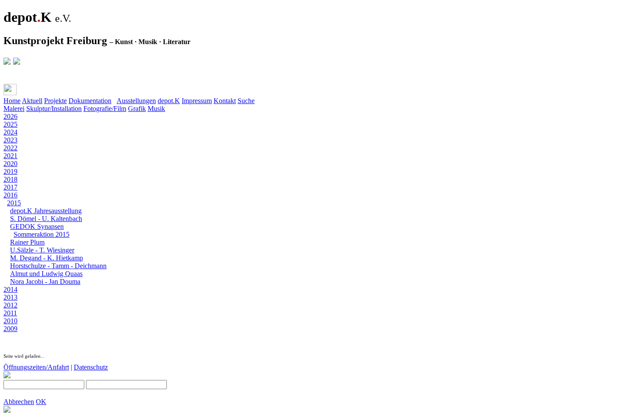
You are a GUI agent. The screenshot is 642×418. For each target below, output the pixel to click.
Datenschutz (91, 367)
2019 (10, 171)
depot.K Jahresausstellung (46, 210)
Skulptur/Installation (54, 108)
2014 (10, 289)
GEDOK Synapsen (37, 226)
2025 (10, 124)
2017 (10, 187)
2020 (10, 163)
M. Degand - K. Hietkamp (46, 258)
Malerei (13, 108)
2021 (10, 155)
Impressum (197, 100)
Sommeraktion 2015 (41, 234)
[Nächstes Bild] (24, 336)
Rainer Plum (27, 242)
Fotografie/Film (104, 108)
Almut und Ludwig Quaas (46, 273)
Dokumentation (90, 100)
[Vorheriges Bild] (15, 336)
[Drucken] (10, 89)
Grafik (137, 108)
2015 (14, 203)
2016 (10, 195)
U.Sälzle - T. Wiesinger (42, 250)
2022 (10, 148)
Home (12, 100)
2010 (10, 321)
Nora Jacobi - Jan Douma (45, 281)
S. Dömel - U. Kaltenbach (46, 218)
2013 (10, 297)
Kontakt (225, 100)
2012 (10, 305)
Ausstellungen (136, 100)
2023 (10, 140)
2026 (10, 116)
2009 (10, 328)
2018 (10, 179)
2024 (10, 132)
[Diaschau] (6, 336)
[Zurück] (27, 91)
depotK (169, 100)
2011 (10, 313)
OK (41, 401)
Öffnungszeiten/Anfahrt (36, 367)
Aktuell (32, 100)
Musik (156, 108)
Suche (246, 100)
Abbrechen (18, 401)
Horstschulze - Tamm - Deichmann (58, 265)
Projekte (55, 100)
